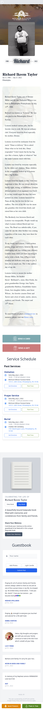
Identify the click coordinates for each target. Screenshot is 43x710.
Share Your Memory (14, 534)
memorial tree (30, 313)
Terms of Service (27, 701)
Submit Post (21, 570)
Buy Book (22, 504)
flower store (28, 317)
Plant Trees (30, 386)
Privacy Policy (16, 701)
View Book (10, 504)
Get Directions (13, 386)
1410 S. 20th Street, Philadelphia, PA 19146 (23, 382)
